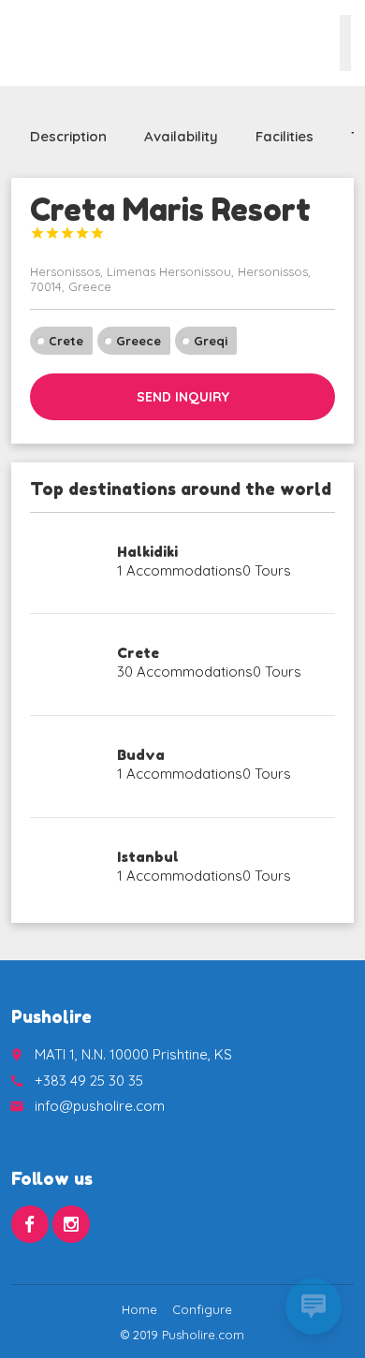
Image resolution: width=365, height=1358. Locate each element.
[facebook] (30, 1224)
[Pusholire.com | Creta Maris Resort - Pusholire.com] (42, 42)
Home (139, 1309)
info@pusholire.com (100, 1106)
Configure (202, 1309)
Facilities (285, 136)
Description (68, 136)
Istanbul (148, 857)
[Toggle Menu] (345, 43)
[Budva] (66, 766)
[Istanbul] (66, 868)
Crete (66, 340)
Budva (141, 755)
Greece (138, 340)
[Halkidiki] (66, 562)
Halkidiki (147, 552)
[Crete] (66, 664)
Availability (181, 136)
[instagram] (71, 1224)
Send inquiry (183, 396)
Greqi (210, 340)
